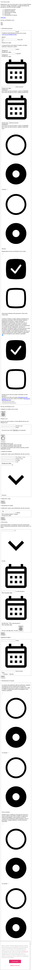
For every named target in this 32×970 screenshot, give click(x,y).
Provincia (4, 495)
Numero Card (19, 426)
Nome (17, 427)
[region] (15, 955)
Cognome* (18, 53)
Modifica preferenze (15, 965)
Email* (17, 31)
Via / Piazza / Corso (20, 457)
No (1, 24)
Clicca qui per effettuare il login (9, 34)
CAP (17, 462)
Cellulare (18, 512)
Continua (3, 502)
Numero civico (19, 458)
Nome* (17, 49)
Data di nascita (19, 671)
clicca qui (26, 951)
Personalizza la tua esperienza (9, 403)
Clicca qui (15, 430)
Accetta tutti (15, 961)
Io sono (3, 561)
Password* (20, 39)
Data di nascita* (19, 86)
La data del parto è (20, 591)
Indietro (2, 435)
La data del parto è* (15, 623)
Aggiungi (3, 678)
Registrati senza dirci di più (8, 401)
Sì (1, 22)
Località (18, 460)
